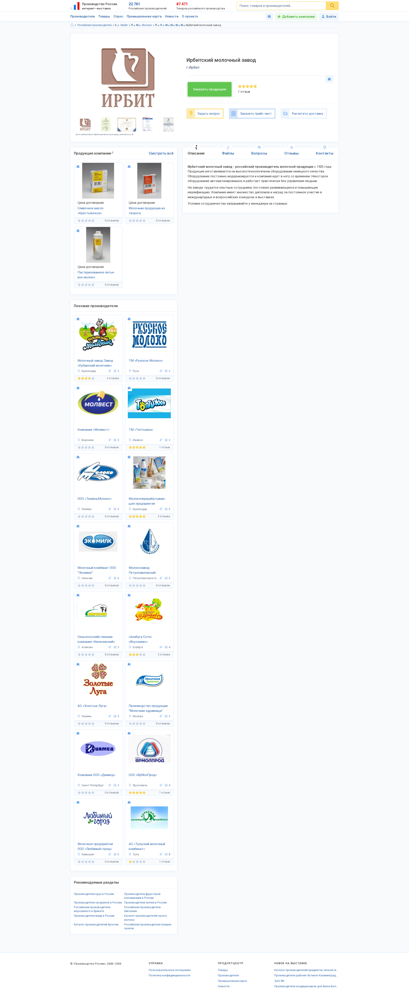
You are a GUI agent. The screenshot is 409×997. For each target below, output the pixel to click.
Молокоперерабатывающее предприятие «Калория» (147, 501)
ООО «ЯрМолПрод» (143, 775)
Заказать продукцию (209, 89)
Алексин (87, 647)
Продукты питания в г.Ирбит (162, 25)
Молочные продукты (138, 25)
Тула (136, 854)
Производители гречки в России (145, 902)
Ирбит (124, 25)
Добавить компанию (298, 17)
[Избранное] (269, 16)
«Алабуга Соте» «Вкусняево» (140, 639)
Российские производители (95, 25)
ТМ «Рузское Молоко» (146, 361)
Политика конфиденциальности (169, 975)
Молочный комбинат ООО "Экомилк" (97, 570)
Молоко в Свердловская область (178, 25)
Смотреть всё (161, 153)
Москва (138, 716)
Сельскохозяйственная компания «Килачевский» (96, 639)
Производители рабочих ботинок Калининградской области (306, 975)
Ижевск (138, 440)
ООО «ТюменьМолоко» (94, 499)
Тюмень (87, 509)
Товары (104, 16)
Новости (172, 16)
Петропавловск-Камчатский (145, 578)
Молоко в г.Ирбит (183, 25)
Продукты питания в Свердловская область (157, 25)
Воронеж (88, 440)
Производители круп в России (94, 894)
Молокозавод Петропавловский (142, 570)
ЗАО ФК (279, 981)
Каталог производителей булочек (96, 924)
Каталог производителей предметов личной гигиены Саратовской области (306, 970)
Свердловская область (117, 25)
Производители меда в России (94, 915)
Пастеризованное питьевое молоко (96, 274)
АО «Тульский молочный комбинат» (147, 846)
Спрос (118, 16)
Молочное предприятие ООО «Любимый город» (95, 846)
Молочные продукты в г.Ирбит (172, 25)
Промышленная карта (144, 16)
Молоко (147, 25)
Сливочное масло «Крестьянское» (91, 210)
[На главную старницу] (72, 25)
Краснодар (89, 371)
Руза (136, 371)
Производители (82, 16)
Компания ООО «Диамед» (96, 775)
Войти (331, 17)
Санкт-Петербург (93, 785)
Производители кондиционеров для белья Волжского (306, 986)
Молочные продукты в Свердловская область (167, 25)
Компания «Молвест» (93, 430)
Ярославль (140, 785)
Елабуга (138, 647)
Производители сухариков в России (98, 902)
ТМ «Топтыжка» (141, 430)
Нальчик (87, 578)
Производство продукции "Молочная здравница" (148, 708)
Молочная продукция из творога (147, 210)
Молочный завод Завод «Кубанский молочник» (95, 363)
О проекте (190, 16)
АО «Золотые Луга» (92, 706)
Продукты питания (133, 25)
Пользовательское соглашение (169, 970)
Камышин (88, 854)
